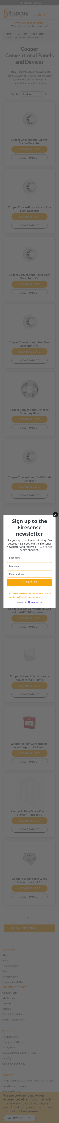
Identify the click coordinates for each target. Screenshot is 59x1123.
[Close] (55, 514)
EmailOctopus (36, 602)
